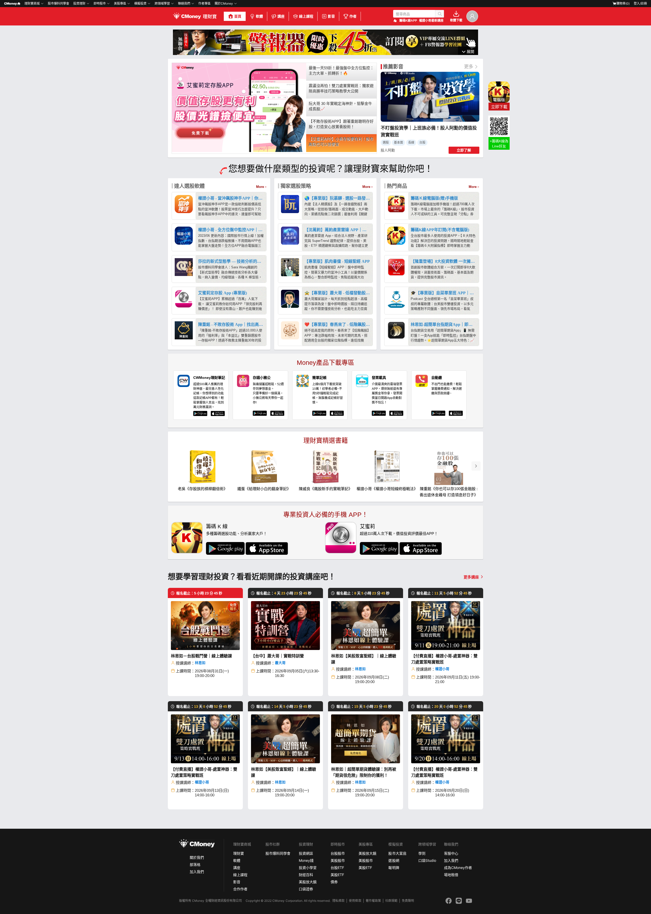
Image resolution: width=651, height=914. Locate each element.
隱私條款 (338, 901)
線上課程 (306, 16)
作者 (353, 16)
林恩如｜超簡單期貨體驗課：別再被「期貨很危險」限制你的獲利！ (363, 772)
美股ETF (337, 875)
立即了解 (464, 150)
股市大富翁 (397, 853)
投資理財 (79, 3)
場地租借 (451, 875)
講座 (281, 16)
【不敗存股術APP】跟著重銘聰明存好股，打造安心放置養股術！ (341, 124)
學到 (421, 853)
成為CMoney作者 (458, 867)
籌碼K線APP (408, 20)
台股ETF (337, 867)
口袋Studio (427, 860)
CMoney (10, 3)
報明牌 (393, 867)
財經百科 (306, 875)
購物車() (623, 3)
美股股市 (338, 860)
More (260, 186)
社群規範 (391, 901)
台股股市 (338, 853)
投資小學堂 (308, 867)
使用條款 (355, 901)
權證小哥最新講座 (431, 20)
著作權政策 (373, 901)
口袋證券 (306, 889)
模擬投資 (140, 3)
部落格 (195, 864)
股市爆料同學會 (58, 3)
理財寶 (238, 853)
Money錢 (306, 860)
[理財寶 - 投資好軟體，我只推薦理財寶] (195, 16)
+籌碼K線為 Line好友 (499, 143)
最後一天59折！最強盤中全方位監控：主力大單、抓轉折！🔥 (341, 70)
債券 (334, 882)
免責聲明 (408, 901)
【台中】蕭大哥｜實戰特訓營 (277, 656)
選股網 (393, 860)
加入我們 (197, 871)
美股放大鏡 (308, 882)
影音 (331, 16)
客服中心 (451, 853)
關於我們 (197, 857)
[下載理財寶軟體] (325, 53)
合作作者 (240, 889)
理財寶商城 (32, 3)
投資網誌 (306, 853)
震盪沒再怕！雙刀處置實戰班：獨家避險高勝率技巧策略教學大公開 (341, 88)
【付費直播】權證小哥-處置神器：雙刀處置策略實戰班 (444, 659)
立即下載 (499, 107)
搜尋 (439, 14)
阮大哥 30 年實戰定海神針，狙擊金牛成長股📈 (340, 106)
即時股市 (100, 3)
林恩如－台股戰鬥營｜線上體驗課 (201, 656)
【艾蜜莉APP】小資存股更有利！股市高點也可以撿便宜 (341, 142)
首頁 (237, 16)
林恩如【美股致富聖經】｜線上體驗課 (363, 659)
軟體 (259, 16)
